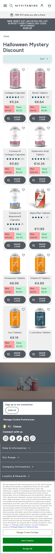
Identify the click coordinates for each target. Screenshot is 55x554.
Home (6, 36)
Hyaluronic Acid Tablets (40, 153)
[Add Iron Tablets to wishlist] (23, 309)
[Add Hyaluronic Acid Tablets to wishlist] (48, 128)
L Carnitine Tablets (40, 332)
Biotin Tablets (40, 93)
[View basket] (49, 5)
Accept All (27, 549)
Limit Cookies (27, 541)
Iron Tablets (14, 332)
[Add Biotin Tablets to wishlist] (48, 69)
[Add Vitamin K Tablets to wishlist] (48, 255)
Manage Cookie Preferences (18, 419)
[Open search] (11, 6)
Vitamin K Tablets (40, 278)
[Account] (42, 6)
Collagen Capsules (15, 93)
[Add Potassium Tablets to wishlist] (23, 255)
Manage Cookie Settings (27, 532)
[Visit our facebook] (12, 438)
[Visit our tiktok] (19, 438)
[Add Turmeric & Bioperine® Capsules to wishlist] (23, 190)
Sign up (12, 410)
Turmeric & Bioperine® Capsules (15, 216)
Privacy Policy (17, 527)
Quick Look (17, 118)
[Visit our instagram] (5, 438)
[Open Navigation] (5, 5)
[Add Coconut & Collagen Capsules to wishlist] (23, 128)
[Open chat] (33, 438)
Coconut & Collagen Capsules (15, 153)
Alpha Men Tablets (40, 213)
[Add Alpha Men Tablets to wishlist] (48, 190)
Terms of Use (32, 527)
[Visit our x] (26, 438)
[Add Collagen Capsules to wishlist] (23, 69)
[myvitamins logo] (26, 5)
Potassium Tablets (15, 278)
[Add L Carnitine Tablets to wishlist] (48, 309)
